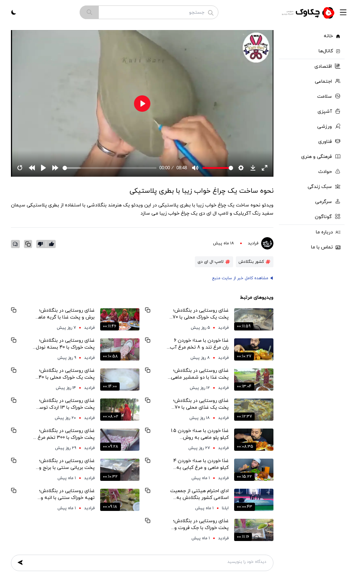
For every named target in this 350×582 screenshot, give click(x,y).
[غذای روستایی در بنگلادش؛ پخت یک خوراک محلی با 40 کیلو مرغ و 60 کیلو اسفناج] (119, 379)
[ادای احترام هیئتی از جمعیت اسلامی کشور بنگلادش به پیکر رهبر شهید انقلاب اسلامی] (253, 500)
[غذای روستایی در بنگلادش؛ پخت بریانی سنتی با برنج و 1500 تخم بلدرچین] (119, 470)
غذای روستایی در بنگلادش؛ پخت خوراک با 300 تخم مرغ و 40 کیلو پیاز (64, 434)
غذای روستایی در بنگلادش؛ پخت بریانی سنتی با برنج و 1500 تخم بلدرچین (67, 464)
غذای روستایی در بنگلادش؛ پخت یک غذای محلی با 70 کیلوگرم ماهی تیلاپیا (201, 404)
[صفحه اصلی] (309, 12)
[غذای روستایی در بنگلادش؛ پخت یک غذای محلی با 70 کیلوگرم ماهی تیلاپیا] (253, 409)
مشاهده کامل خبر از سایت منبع (240, 278)
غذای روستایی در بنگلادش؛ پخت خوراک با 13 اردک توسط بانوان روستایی (65, 404)
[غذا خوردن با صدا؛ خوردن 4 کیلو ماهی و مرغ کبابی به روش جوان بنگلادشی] (253, 470)
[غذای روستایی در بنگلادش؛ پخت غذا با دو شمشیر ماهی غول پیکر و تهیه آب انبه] (253, 379)
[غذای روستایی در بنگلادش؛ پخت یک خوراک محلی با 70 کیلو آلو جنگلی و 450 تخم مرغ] (253, 319)
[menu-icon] (343, 12)
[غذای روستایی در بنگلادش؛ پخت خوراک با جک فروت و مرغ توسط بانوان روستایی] (253, 530)
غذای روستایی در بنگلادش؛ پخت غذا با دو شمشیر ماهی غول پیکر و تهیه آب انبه (200, 374)
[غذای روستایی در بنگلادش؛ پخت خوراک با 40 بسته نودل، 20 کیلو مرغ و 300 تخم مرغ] (119, 349)
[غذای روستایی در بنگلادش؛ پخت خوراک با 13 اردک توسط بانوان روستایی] (119, 409)
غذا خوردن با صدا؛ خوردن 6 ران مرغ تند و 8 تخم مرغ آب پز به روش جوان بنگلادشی (199, 344)
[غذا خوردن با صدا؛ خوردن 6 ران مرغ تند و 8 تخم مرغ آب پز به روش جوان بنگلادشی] (253, 349)
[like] (51, 244)
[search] (89, 12)
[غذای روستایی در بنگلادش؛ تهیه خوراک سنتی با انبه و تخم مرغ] (119, 500)
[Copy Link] (28, 244)
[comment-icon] (15, 244)
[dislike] (42, 244)
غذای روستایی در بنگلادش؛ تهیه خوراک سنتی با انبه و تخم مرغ (67, 494)
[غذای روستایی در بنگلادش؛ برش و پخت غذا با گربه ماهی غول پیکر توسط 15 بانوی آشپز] (119, 319)
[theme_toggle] (13, 12)
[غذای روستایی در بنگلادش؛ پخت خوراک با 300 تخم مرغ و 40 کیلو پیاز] (119, 439)
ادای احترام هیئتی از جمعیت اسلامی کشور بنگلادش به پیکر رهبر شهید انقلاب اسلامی (199, 494)
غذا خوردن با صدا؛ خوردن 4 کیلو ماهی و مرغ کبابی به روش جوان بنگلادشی (201, 464)
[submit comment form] (20, 562)
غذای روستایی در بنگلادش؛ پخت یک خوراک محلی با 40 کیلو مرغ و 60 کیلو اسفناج (67, 374)
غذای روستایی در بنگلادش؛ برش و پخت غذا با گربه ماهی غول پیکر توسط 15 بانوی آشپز (65, 314)
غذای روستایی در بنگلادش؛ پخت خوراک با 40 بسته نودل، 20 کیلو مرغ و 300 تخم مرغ (65, 344)
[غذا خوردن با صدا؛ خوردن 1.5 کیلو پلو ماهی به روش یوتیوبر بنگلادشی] (253, 439)
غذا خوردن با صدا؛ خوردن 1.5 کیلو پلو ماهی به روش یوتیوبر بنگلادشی (200, 434)
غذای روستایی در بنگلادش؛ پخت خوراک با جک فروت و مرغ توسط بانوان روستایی (201, 524)
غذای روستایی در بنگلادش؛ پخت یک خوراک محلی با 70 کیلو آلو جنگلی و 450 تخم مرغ (201, 314)
